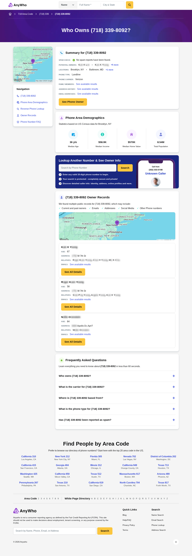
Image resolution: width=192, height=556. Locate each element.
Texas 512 (96, 474)
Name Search (158, 515)
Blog (125, 515)
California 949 (129, 465)
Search (125, 167)
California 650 (62, 474)
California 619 (96, 482)
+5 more (114, 65)
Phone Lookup (158, 525)
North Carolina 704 (130, 482)
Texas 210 (62, 482)
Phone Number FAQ (31, 122)
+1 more (109, 70)
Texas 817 (163, 482)
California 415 (28, 465)
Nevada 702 (129, 456)
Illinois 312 (96, 465)
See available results (86, 84)
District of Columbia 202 (163, 456)
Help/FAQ (127, 520)
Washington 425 (28, 474)
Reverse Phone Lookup (32, 109)
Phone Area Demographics (34, 102)
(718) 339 (44, 14)
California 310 (28, 456)
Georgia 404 (62, 465)
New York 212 (62, 456)
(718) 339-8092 (28, 96)
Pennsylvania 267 (28, 482)
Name (64, 5)
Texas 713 (163, 465)
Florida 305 (96, 456)
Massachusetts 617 (129, 474)
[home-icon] (10, 14)
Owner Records (28, 115)
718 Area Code (25, 14)
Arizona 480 (163, 474)
